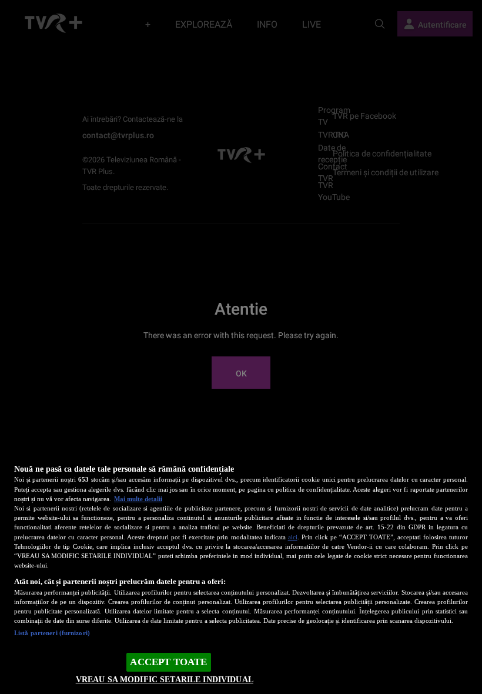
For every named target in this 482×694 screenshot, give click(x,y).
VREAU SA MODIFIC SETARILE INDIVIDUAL (164, 679)
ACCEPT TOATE (168, 662)
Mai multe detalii (138, 498)
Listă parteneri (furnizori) (52, 632)
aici (292, 536)
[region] (241, 570)
